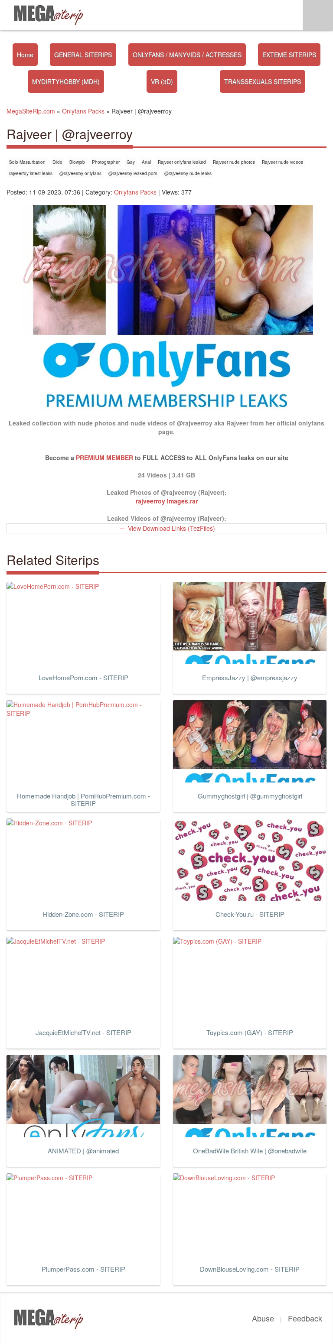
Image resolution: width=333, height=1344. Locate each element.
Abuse (263, 1318)
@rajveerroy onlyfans (80, 173)
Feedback (305, 1318)
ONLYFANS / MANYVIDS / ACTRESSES (187, 54)
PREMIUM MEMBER (104, 457)
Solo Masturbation (27, 162)
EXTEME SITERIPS (289, 54)
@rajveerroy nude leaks (188, 173)
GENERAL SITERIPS (83, 54)
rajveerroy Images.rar (167, 501)
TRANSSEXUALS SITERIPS (262, 81)
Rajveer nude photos (234, 162)
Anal (146, 162)
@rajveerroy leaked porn (132, 173)
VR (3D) (162, 81)
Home (25, 54)
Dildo (57, 162)
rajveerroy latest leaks (30, 173)
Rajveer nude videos (282, 162)
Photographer (106, 162)
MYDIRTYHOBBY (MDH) (66, 81)
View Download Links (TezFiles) (171, 528)
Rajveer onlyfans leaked (182, 162)
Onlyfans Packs (135, 192)
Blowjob (77, 162)
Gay (131, 162)
